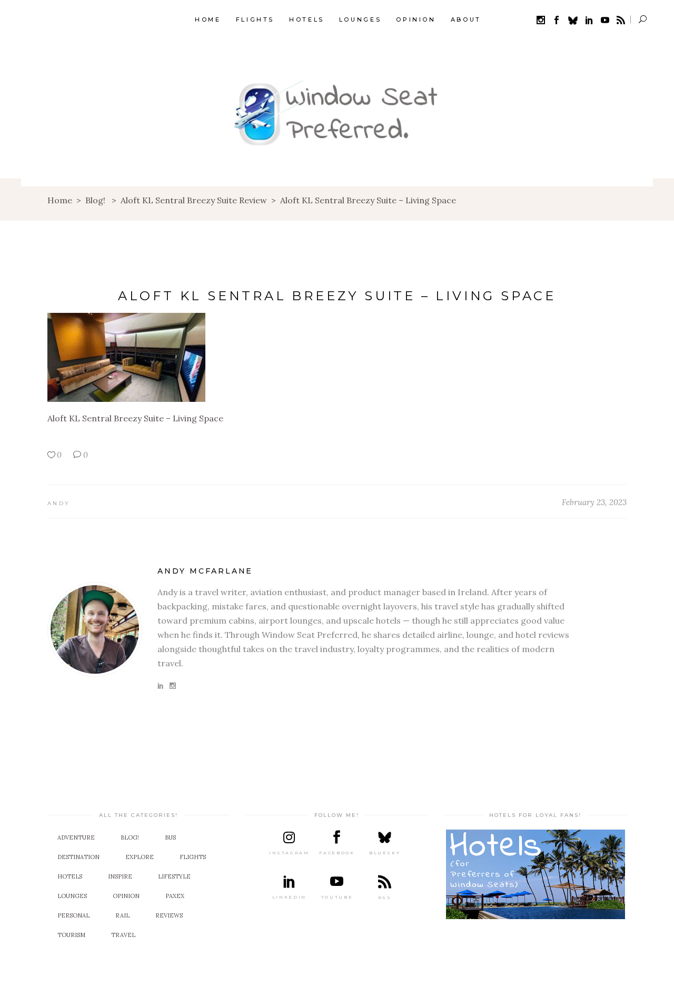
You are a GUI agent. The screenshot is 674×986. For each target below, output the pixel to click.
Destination (78, 857)
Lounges (72, 896)
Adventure (76, 837)
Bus (170, 837)
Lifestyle (174, 876)
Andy (58, 503)
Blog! (95, 200)
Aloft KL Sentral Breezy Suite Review (194, 200)
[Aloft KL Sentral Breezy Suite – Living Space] (94, 629)
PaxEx (174, 896)
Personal (73, 915)
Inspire (120, 876)
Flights (193, 857)
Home (59, 200)
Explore (139, 857)
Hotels (69, 876)
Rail (122, 915)
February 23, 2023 (594, 502)
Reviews (169, 915)
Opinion (126, 896)
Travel (123, 935)
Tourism (71, 935)
